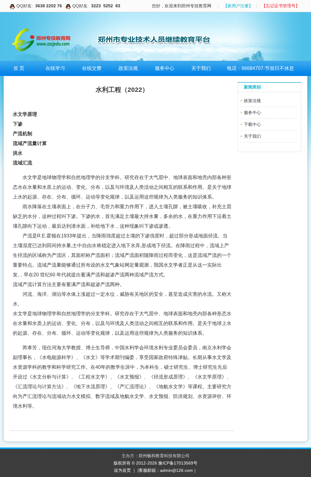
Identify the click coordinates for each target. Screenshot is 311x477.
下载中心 (252, 124)
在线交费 (91, 68)
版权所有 (123, 463)
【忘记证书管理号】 (280, 5)
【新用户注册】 (238, 5)
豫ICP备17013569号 (177, 463)
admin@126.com (176, 470)
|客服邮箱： (149, 470)
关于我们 (201, 68)
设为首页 (122, 470)
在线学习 (55, 68)
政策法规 (128, 68)
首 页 (18, 68)
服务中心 (164, 68)
